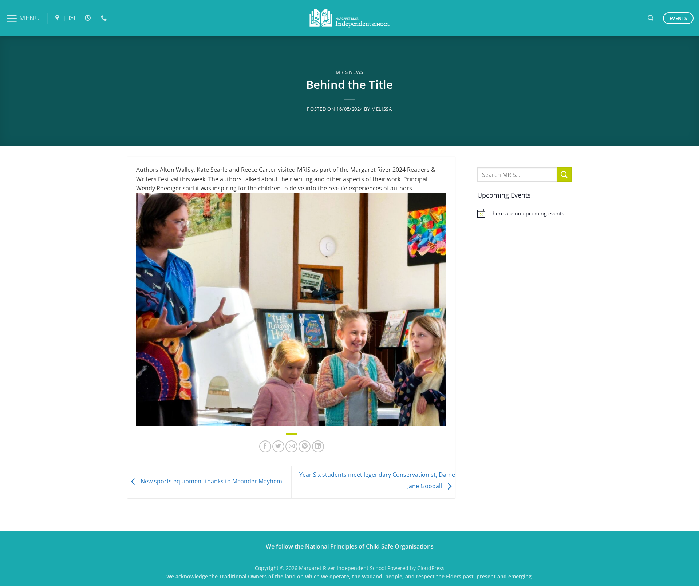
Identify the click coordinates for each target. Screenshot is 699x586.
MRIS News (349, 72)
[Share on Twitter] (278, 446)
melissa (381, 109)
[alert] (524, 213)
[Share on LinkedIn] (318, 446)
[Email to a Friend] (291, 446)
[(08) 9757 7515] (104, 18)
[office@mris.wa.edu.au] (73, 18)
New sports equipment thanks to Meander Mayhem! (211, 481)
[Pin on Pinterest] (305, 446)
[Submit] (564, 174)
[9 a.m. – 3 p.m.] (88, 18)
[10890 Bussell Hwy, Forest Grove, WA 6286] (58, 18)
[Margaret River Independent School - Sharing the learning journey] (349, 18)
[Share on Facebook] (265, 446)
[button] (22, 18)
